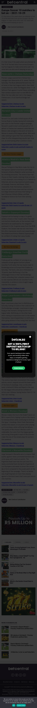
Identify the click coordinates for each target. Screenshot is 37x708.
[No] (35, 702)
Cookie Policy (21, 705)
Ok (14, 705)
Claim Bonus (18, 368)
